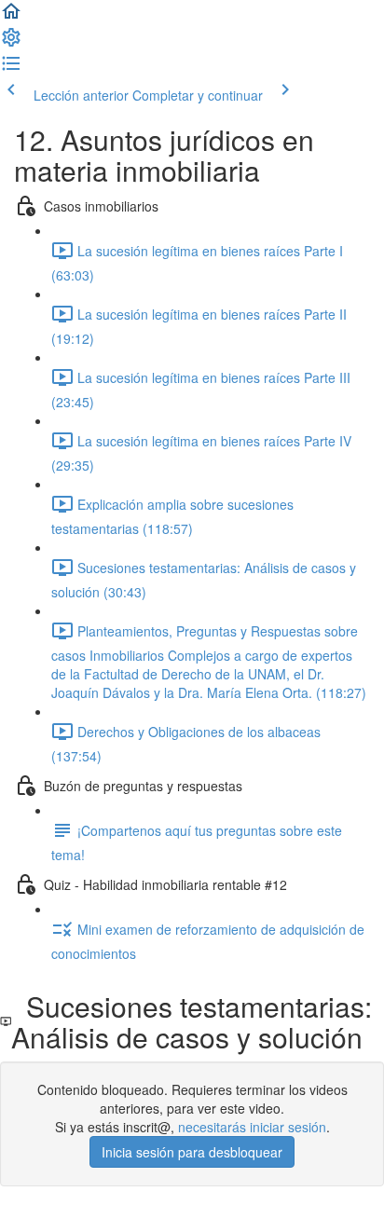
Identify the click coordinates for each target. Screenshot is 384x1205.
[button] (11, 16)
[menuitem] (11, 43)
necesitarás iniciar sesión (252, 1126)
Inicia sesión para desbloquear (192, 1152)
